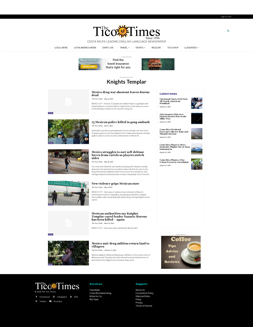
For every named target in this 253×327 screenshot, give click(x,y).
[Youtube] (50, 301)
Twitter (43, 301)
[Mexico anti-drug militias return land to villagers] (68, 253)
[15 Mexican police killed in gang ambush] (68, 131)
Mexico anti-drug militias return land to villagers (120, 245)
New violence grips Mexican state (115, 183)
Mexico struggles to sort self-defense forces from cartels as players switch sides (118, 155)
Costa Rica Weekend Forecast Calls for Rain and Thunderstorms (174, 131)
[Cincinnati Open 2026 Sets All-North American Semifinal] (196, 103)
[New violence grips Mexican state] (68, 193)
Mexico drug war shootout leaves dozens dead (120, 94)
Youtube (57, 301)
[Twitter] (36, 301)
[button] (228, 31)
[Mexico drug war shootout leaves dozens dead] (68, 101)
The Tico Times (97, 99)
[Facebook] (36, 297)
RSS (76, 297)
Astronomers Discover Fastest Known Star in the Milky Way (173, 116)
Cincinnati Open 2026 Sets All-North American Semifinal (174, 101)
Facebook (45, 297)
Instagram (62, 297)
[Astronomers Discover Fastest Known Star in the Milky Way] (196, 118)
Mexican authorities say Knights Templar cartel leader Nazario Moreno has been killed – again (119, 216)
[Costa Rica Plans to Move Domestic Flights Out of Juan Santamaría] (196, 149)
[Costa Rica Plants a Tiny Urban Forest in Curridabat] (196, 164)
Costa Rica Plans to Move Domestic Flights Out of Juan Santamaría (175, 147)
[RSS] (71, 297)
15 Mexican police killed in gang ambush (121, 122)
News (50, 264)
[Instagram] (53, 297)
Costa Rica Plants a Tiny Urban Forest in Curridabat (174, 161)
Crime (50, 113)
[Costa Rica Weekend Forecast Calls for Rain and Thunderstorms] (196, 133)
